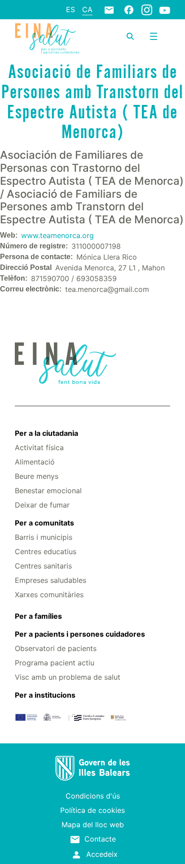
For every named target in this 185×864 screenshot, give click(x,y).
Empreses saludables (50, 580)
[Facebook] (128, 9)
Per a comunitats (44, 522)
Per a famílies (38, 616)
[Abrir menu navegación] (153, 36)
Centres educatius (45, 551)
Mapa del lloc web (93, 824)
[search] (130, 36)
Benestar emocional (48, 490)
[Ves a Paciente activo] (47, 38)
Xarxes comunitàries (49, 594)
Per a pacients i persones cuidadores (80, 634)
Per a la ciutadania (46, 433)
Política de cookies (92, 810)
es (70, 9)
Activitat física (39, 447)
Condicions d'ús (93, 795)
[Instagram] (146, 9)
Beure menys (36, 476)
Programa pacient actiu (54, 662)
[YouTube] (164, 9)
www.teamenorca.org (57, 235)
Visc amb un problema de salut (67, 677)
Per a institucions (45, 694)
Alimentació (35, 461)
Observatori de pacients (56, 648)
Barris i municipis (43, 537)
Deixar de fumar (42, 504)
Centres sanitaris (43, 565)
